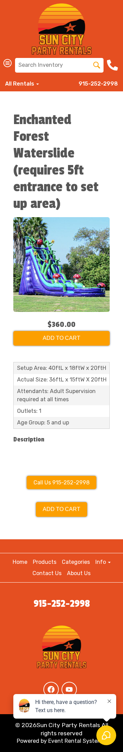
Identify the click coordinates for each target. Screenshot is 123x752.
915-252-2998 (98, 83)
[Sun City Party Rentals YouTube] (69, 689)
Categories (76, 562)
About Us (79, 573)
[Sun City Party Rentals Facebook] (51, 689)
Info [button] (101, 562)
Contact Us (47, 573)
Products (44, 562)
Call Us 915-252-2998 (61, 482)
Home (20, 562)
